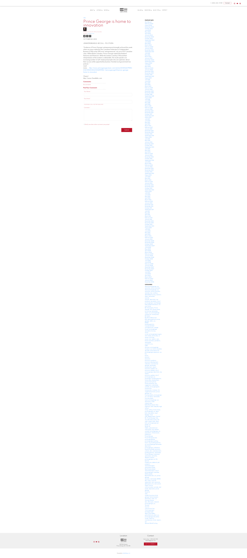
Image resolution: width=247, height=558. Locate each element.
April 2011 (147, 214)
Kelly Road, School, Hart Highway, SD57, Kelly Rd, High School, (153, 406)
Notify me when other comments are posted (97, 124)
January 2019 (148, 89)
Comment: (87, 107)
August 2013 (148, 175)
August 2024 (148, 25)
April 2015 (147, 152)
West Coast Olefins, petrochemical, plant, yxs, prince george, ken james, (152, 515)
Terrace (147, 505)
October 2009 (149, 244)
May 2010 (147, 232)
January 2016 (148, 142)
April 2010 (148, 234)
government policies (150, 381)
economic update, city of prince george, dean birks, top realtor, (153, 372)
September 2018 (149, 96)
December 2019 (149, 71)
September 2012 (149, 189)
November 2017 (149, 112)
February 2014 (149, 165)
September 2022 (149, 40)
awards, (147, 298)
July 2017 (147, 119)
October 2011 (148, 208)
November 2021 (149, 50)
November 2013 (149, 170)
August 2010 (148, 227)
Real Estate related (150, 469)
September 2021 (149, 51)
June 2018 (147, 101)
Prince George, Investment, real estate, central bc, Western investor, (152, 456)
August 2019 (148, 78)
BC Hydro (147, 316)
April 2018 (147, 104)
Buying (106, 10)
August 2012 (148, 191)
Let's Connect (150, 544)
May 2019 (147, 83)
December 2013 (149, 168)
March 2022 (148, 45)
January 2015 (148, 155)
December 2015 (149, 143)
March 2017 (148, 125)
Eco (146, 354)
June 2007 (148, 273)
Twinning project (149, 510)
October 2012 (148, 188)
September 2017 (149, 115)
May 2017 (147, 122)
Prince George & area (151, 437)
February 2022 (149, 46)
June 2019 (147, 81)
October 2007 (149, 270)
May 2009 (148, 249)
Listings (98, 10)
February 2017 (149, 127)
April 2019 (147, 84)
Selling (140, 10)
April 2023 (148, 33)
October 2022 (149, 38)
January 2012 (148, 203)
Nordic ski (147, 426)
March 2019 (148, 86)
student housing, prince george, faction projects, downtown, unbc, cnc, (152, 497)
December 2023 (149, 27)
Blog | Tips (156, 10)
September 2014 (149, 160)
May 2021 (147, 55)
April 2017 (147, 124)
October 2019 (148, 74)
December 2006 (149, 282)
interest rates (148, 403)
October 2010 (148, 224)
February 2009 (149, 254)
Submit (126, 130)
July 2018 (147, 99)
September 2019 (149, 76)
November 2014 (149, 157)
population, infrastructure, (152, 432)
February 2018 (149, 107)
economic (147, 358)
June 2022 (148, 41)
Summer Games (149, 500)
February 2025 (149, 23)
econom (147, 357)
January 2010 (149, 239)
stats (146, 493)
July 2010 (147, 229)
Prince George (149, 436)
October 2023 (149, 28)
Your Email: (87, 98)
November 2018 (149, 92)
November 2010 (149, 222)
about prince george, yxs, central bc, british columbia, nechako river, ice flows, (152, 291)
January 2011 (148, 219)
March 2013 (148, 180)
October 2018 (148, 94)
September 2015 (149, 147)
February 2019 (149, 88)
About (92, 10)
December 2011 (149, 204)
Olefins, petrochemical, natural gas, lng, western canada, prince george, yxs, (153, 429)
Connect (227, 3)
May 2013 (147, 178)
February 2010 (149, 237)
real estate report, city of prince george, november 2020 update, (152, 472)
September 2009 (150, 245)
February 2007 (149, 278)
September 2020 (150, 61)
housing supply (149, 398)
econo (146, 355)
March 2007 (148, 277)
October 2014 (148, 158)
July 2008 (147, 260)
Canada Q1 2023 (149, 326)
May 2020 (148, 66)
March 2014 (148, 163)
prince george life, (150, 439)
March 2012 (148, 199)
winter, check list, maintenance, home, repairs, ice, (153, 520)
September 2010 (149, 226)
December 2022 (149, 37)
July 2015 (147, 148)
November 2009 (149, 242)
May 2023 (148, 32)
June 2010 (148, 231)
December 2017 (149, 111)
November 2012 (149, 186)
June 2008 (148, 262)
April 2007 (148, 275)
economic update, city (151, 368)
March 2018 (148, 106)
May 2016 (147, 140)
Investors (147, 10)
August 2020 (148, 63)
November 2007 (149, 268)
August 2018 (148, 97)
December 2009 (149, 241)
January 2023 (149, 35)
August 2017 (148, 117)
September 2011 (149, 209)
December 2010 (149, 221)
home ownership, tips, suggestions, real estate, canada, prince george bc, (152, 385)
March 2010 (148, 236)
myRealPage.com (126, 553)
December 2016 (149, 130)
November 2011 (149, 206)
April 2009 (148, 250)
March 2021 (148, 56)
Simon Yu (147, 492)
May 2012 (147, 196)
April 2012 (147, 198)
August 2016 (148, 137)
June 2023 (148, 30)
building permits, (149, 324)
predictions (148, 434)
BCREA (147, 322)
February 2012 (149, 201)
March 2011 (148, 216)
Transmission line (149, 508)
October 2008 (149, 259)
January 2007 (149, 280)
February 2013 (149, 181)
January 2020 (149, 69)
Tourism (147, 506)
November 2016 (149, 132)
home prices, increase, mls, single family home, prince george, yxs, (152, 392)
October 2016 (148, 134)
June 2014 (147, 162)
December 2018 (149, 91)
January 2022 (149, 48)
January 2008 (149, 265)
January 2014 (148, 166)
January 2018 (148, 109)
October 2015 (148, 145)
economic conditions (150, 360)
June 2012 (147, 194)
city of (146, 332)
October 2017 (148, 114)
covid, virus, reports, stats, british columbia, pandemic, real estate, (153, 341)
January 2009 (149, 255)
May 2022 (148, 43)
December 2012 (149, 185)
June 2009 (148, 247)
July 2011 (147, 211)
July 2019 (147, 79)
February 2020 (149, 68)
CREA (146, 345)
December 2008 (149, 257)
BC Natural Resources (151, 317)
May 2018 (147, 102)
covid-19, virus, (149, 344)
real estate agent (149, 465)
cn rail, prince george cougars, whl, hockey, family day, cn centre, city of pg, (153, 336)
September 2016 (149, 135)
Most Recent (148, 22)
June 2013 (147, 176)
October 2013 (148, 171)
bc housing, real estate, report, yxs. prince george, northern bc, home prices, (152, 313)
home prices (148, 388)
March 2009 (148, 252)
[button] (234, 3)
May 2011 (147, 213)
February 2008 (149, 264)
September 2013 (149, 173)
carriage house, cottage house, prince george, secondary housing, (151, 329)
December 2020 (149, 60)
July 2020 (148, 64)
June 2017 (147, 120)
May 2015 (147, 150)
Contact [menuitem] (164, 10)
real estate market (150, 467)
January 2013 (148, 183)
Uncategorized (90, 33)
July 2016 (147, 139)
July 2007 (147, 272)
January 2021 (148, 58)
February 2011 (148, 217)
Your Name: (87, 91)
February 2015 (149, 153)
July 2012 (147, 193)
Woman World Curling (151, 523)
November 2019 (149, 73)
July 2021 (147, 53)
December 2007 (149, 267)
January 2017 (148, 129)
